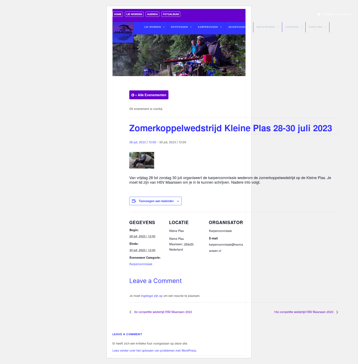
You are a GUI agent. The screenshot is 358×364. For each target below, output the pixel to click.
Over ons (315, 26)
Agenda (152, 14)
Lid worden (134, 14)
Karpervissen (208, 26)
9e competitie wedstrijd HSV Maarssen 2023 (162, 312)
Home (117, 14)
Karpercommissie (140, 264)
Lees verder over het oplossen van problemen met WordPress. (154, 350)
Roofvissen (179, 26)
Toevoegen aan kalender (156, 201)
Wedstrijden (265, 26)
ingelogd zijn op (152, 295)
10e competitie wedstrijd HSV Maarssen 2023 (304, 312)
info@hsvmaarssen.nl (337, 14)
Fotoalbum (171, 14)
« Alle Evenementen (150, 94)
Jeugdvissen (237, 26)
